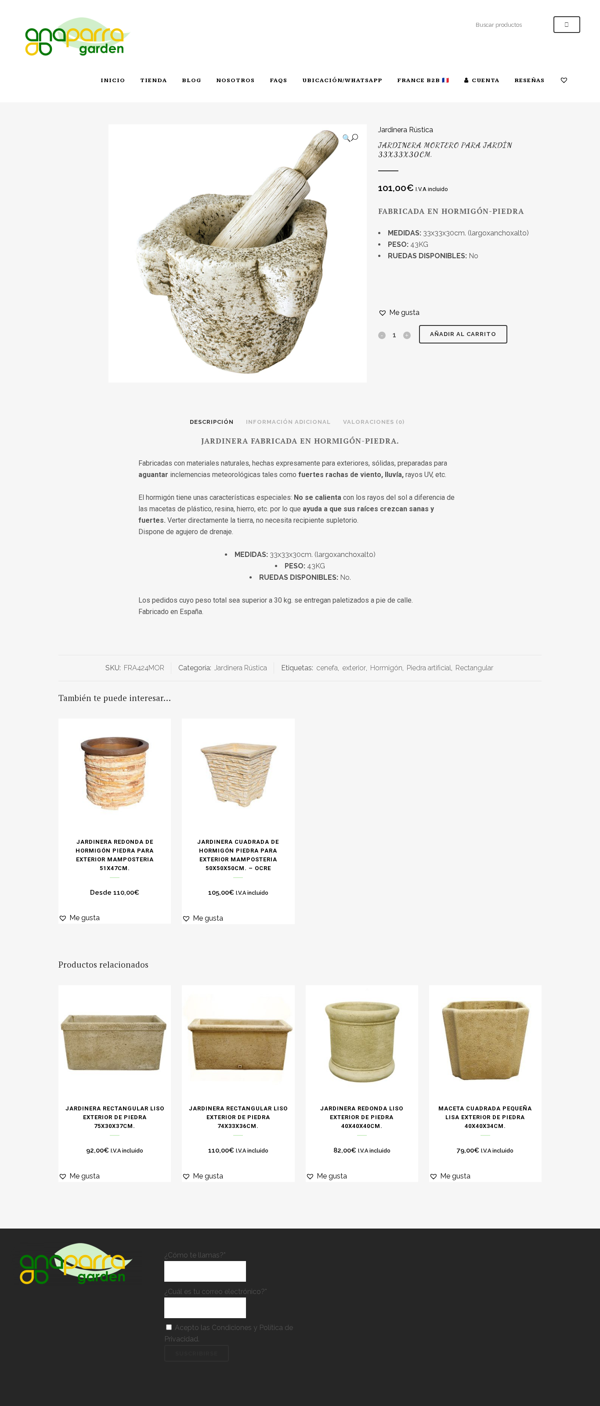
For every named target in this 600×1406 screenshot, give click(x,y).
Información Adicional (288, 422)
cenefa (327, 668)
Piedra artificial (429, 668)
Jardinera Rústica (405, 130)
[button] (350, 138)
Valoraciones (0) (374, 422)
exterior (354, 668)
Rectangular (474, 668)
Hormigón (386, 668)
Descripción (212, 422)
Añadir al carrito (463, 334)
